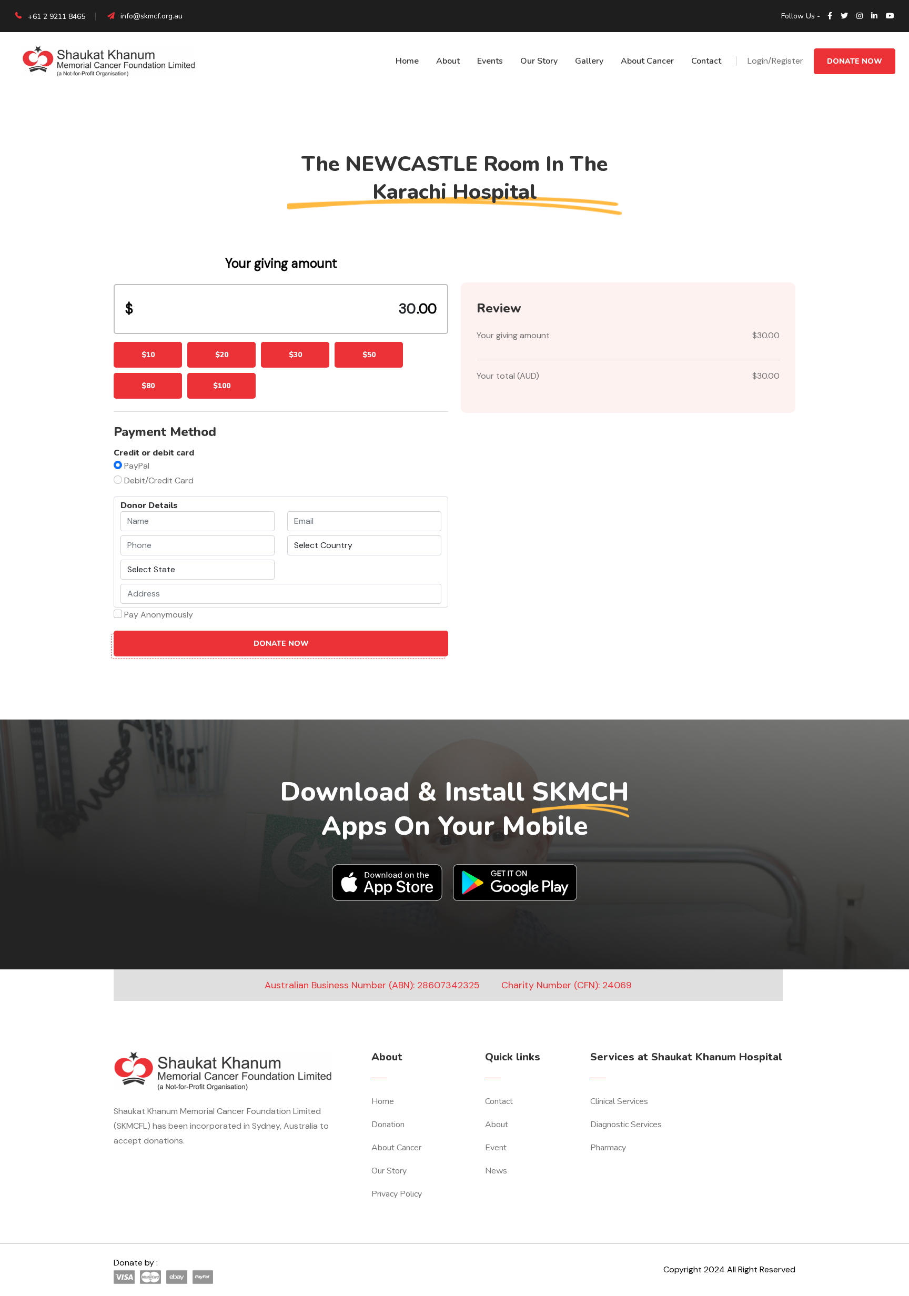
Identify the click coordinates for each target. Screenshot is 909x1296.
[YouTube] (890, 16)
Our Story (539, 61)
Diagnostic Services (626, 1124)
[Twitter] (844, 16)
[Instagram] (859, 16)
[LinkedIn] (874, 16)
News (496, 1171)
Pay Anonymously (158, 614)
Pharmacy (608, 1147)
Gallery (589, 61)
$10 (148, 355)
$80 (148, 386)
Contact (706, 61)
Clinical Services (619, 1101)
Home (407, 61)
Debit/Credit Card (159, 480)
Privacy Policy (396, 1194)
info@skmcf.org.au (151, 16)
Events (490, 61)
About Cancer (647, 61)
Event (496, 1147)
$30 (295, 355)
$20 (221, 355)
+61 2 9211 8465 (55, 17)
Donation (388, 1124)
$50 (369, 355)
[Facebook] (829, 16)
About (448, 61)
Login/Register (775, 60)
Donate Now (854, 61)
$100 (221, 386)
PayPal (136, 465)
